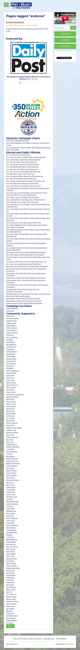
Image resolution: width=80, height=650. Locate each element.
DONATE (65, 40)
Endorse (10, 626)
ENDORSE (65, 34)
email (16, 644)
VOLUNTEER (65, 46)
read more (34, 79)
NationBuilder (69, 644)
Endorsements (15, 22)
